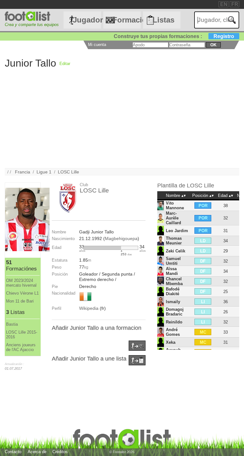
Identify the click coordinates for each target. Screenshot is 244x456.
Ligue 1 (44, 171)
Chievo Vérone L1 (22, 293)
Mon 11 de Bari (20, 301)
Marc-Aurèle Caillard (173, 218)
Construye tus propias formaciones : (174, 36)
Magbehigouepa (121, 238)
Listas (163, 20)
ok (213, 44)
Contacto (13, 451)
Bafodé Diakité (173, 291)
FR (234, 4)
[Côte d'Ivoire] (85, 301)
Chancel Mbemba (174, 281)
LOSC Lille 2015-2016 (21, 334)
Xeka (170, 342)
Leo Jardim (177, 230)
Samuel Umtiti (173, 261)
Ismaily (173, 301)
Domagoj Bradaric (175, 311)
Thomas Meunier (174, 240)
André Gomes (173, 332)
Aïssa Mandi (172, 271)
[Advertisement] (122, 123)
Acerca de (37, 451)
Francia (22, 171)
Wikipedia (88, 308)
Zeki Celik (175, 251)
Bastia (12, 324)
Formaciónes (126, 20)
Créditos (60, 451)
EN (223, 4)
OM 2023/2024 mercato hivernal (21, 283)
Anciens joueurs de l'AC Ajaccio (21, 347)
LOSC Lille (68, 171)
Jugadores (87, 20)
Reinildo (174, 322)
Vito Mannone (175, 205)
